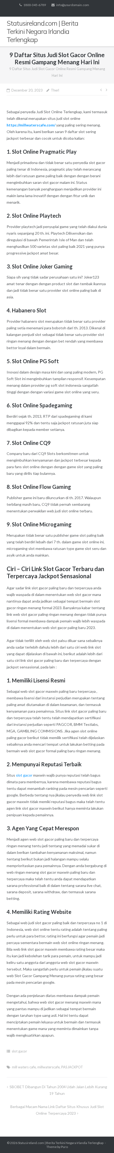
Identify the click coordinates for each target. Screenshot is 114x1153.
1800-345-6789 (34, 5)
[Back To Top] (100, 1140)
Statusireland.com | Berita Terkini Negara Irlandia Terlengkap (60, 1143)
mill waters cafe (24, 1067)
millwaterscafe (48, 1067)
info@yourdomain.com (72, 5)
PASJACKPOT (72, 1067)
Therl (55, 90)
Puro (64, 1147)
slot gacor (24, 775)
